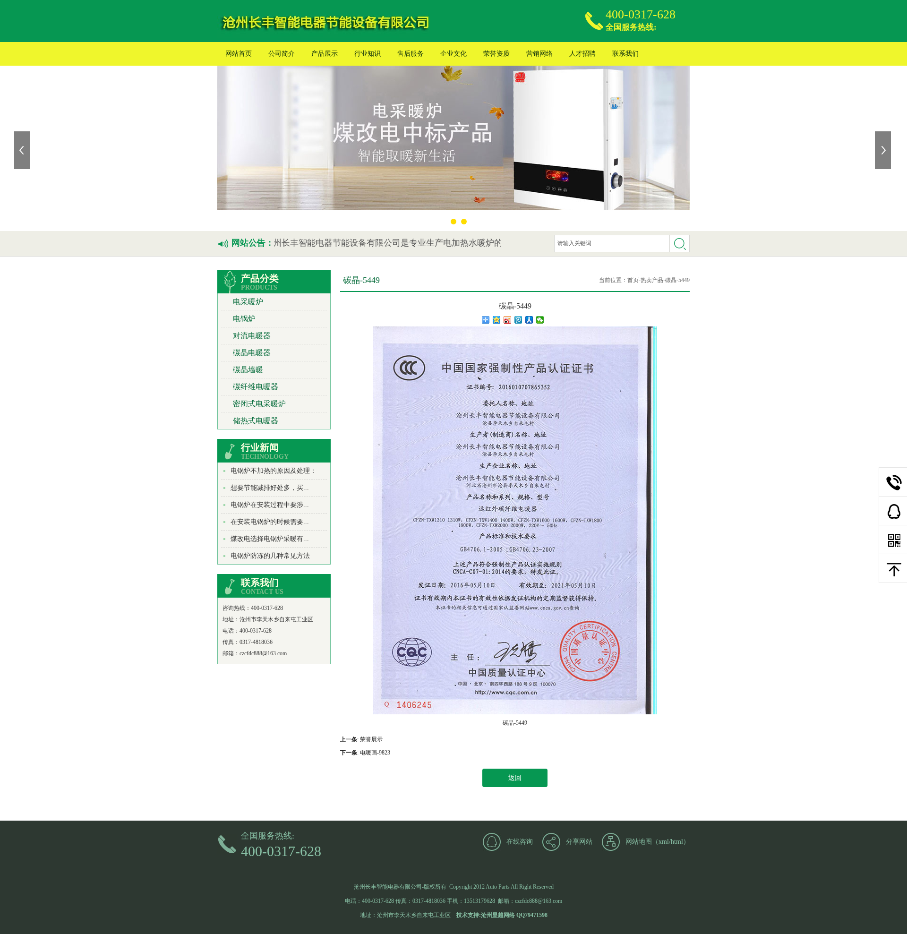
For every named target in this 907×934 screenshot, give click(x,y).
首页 (633, 280)
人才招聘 (582, 53)
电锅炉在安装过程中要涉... (270, 504)
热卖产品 (652, 280)
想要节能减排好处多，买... (270, 487)
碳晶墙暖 (248, 370)
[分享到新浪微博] (508, 320)
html (677, 841)
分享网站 (579, 841)
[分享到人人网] (529, 320)
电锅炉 (244, 319)
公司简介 (281, 53)
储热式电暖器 (255, 421)
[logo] (325, 21)
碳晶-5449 (677, 280)
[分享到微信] (540, 320)
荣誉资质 (496, 53)
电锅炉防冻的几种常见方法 (270, 555)
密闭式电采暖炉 (259, 404)
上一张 (23, 150)
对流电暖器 (252, 336)
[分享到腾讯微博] (518, 320)
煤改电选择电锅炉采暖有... (270, 538)
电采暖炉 (248, 302)
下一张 (884, 150)
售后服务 (410, 53)
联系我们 (625, 53)
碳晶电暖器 (252, 353)
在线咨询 (519, 841)
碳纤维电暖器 (255, 387)
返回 (515, 777)
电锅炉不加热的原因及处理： (274, 470)
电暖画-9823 (375, 752)
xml (664, 841)
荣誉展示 (371, 739)
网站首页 (238, 53)
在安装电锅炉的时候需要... (270, 521)
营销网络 (539, 53)
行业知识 (367, 53)
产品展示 (324, 53)
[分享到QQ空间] (497, 320)
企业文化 (453, 53)
